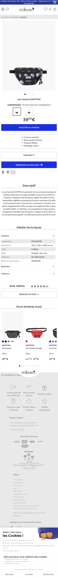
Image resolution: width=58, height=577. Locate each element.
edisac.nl (17, 515)
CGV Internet (18, 491)
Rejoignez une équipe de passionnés (26, 505)
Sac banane (6, 348)
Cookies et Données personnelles (25, 508)
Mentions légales (19, 502)
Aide (15, 488)
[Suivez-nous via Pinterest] (8, 172)
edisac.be (40, 512)
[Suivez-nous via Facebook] (3, 172)
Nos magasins (18, 479)
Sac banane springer (34, 348)
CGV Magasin (18, 497)
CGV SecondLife (19, 500)
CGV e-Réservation (20, 494)
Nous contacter (18, 429)
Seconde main (18, 482)
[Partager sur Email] (13, 172)
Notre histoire (18, 485)
